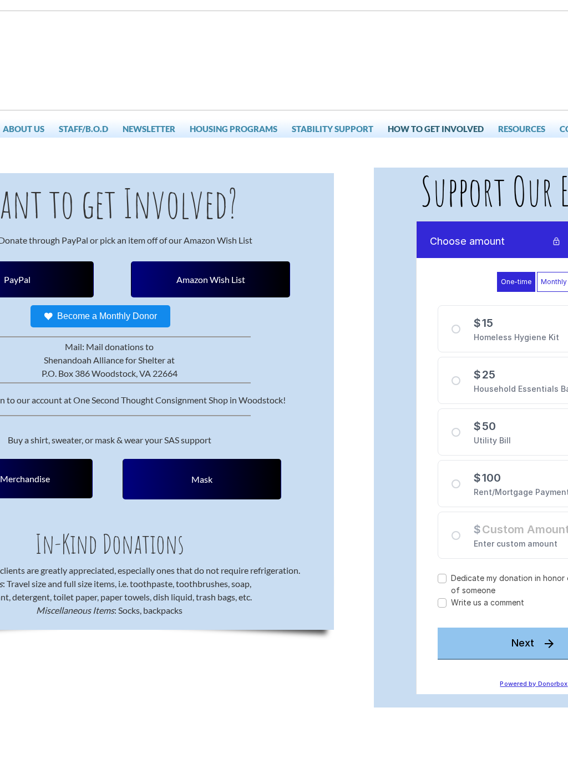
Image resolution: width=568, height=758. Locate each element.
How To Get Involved (436, 129)
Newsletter (149, 129)
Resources (521, 129)
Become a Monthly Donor (107, 316)
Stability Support (332, 129)
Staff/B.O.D (83, 129)
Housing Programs (233, 129)
